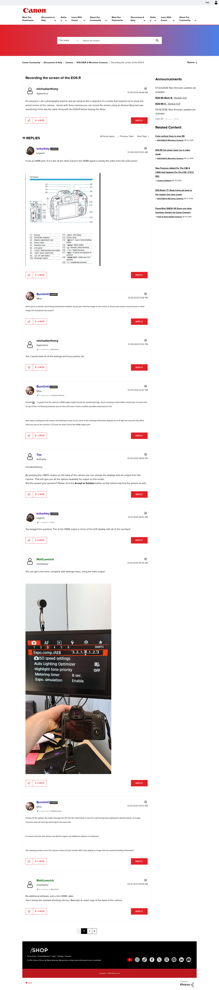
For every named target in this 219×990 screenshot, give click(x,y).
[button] (150, 470)
